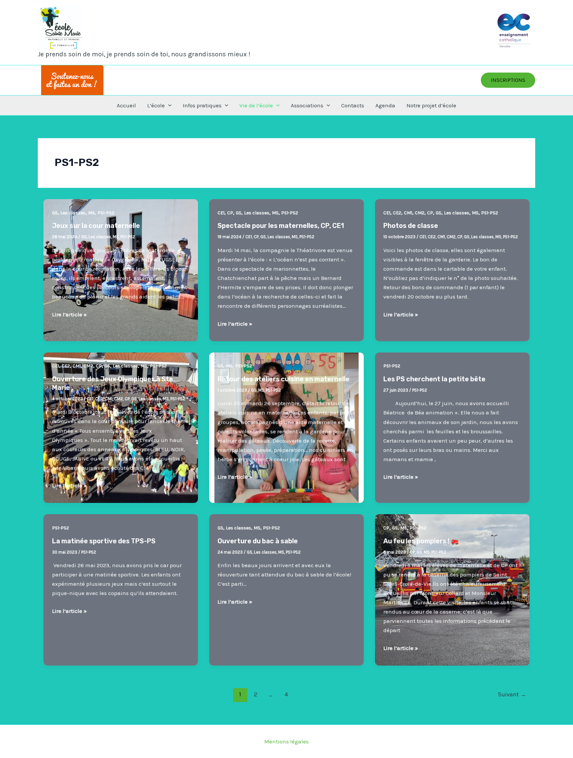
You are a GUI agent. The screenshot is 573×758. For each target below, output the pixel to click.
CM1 (408, 213)
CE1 (221, 213)
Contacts (352, 105)
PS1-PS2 (105, 213)
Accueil (126, 105)
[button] (508, 80)
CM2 (419, 213)
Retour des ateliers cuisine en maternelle (284, 379)
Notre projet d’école (431, 105)
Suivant (512, 694)
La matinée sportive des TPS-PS (104, 541)
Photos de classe (410, 226)
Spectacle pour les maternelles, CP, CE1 (281, 226)
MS (91, 213)
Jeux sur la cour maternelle (96, 226)
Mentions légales (286, 741)
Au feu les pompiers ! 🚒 (421, 541)
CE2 (397, 213)
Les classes (73, 213)
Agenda (385, 105)
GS (55, 213)
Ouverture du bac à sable (258, 541)
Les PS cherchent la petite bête (434, 379)
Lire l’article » (69, 315)
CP (230, 213)
